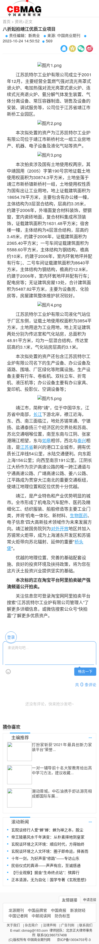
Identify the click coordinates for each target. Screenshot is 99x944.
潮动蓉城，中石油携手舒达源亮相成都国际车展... (62, 793)
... (90, 736)
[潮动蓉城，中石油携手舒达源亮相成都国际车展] (19, 798)
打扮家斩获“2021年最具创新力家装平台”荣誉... (62, 747)
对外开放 (59, 528)
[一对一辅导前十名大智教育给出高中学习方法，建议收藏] (19, 774)
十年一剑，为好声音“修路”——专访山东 (45, 858)
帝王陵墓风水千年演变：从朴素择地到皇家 (47, 837)
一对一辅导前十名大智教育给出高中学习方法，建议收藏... (62, 770)
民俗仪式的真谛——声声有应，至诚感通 (46, 865)
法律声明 (49, 925)
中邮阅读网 (41, 915)
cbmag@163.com (34, 930)
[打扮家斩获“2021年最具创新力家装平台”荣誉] (19, 751)
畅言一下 (85, 671)
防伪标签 (62, 915)
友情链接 (69, 899)
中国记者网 (18, 915)
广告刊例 (67, 925)
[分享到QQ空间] (72, 48)
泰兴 (81, 440)
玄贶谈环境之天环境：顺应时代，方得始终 (47, 844)
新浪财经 (78, 910)
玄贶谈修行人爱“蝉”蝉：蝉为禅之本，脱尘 (47, 829)
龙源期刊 (16, 910)
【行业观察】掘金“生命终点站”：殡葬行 (45, 872)
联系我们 (85, 925)
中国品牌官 (37, 910)
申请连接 (89, 899)
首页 (6, 21)
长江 (37, 414)
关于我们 (13, 925)
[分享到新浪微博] (89, 48)
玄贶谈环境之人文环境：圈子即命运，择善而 (49, 851)
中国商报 (58, 910)
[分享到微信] (81, 48)
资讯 (19, 21)
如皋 (46, 440)
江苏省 (26, 447)
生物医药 (78, 515)
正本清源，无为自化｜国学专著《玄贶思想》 (49, 879)
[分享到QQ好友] (64, 48)
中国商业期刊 (68, 35)
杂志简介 (31, 925)
